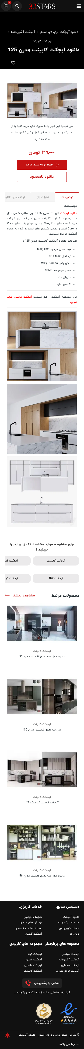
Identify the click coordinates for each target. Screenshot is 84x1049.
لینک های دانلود (14, 197)
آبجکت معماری (70, 965)
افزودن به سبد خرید (39, 164)
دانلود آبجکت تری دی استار (59, 32)
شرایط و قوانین (33, 917)
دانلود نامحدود (42, 177)
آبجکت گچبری (33, 934)
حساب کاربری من (69, 928)
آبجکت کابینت (42, 41)
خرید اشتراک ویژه (68, 923)
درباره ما (74, 934)
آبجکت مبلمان (70, 954)
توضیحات (67, 197)
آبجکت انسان (34, 960)
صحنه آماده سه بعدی (28, 928)
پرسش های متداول (30, 923)
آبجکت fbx (56, 578)
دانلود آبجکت (68, 213)
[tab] (67, 197)
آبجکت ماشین (33, 965)
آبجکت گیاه (35, 954)
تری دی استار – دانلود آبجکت (36, 1035)
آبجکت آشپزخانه (23, 32)
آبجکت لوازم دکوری (67, 971)
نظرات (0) (43, 197)
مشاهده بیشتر (23, 595)
